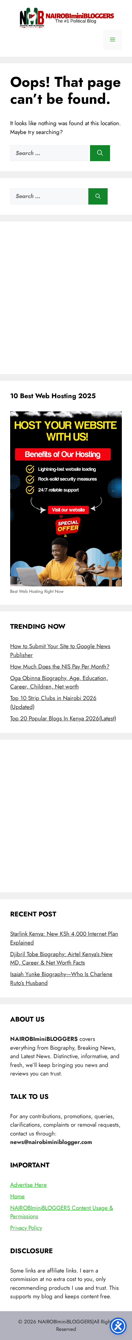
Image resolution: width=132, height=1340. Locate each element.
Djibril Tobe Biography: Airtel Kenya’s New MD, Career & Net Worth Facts (61, 958)
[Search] (100, 153)
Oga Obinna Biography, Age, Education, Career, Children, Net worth (59, 682)
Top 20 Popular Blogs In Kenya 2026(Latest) (63, 718)
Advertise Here (28, 1185)
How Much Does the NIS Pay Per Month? (59, 666)
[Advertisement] (66, 298)
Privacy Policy (26, 1228)
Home (17, 1196)
